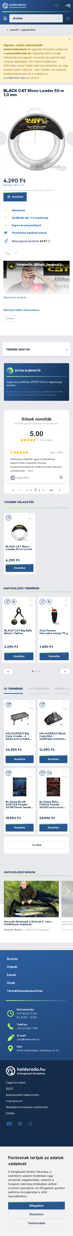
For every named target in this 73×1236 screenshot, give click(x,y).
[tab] (13, 690)
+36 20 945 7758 (27, 1028)
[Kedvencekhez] (15, 254)
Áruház (12, 959)
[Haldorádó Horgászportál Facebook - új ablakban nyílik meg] (23, 1124)
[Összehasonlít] (7, 254)
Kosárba (17, 196)
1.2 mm (10, 318)
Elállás (10, 1113)
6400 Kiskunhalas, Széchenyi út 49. (38, 1050)
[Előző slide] (8, 671)
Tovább (37, 845)
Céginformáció (15, 1082)
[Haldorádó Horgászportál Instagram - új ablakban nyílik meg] (32, 1124)
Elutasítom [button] (36, 1214)
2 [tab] (36, 671)
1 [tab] (33, 671)
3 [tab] (40, 671)
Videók (12, 967)
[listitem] (31, 906)
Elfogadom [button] (36, 1205)
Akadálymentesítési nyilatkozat (27, 1107)
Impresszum (14, 1101)
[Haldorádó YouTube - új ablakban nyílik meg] (12, 1124)
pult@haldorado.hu (17, 78)
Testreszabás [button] (36, 1223)
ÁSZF (9, 1088)
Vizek (11, 983)
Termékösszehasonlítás (25, 991)
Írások (11, 975)
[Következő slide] (65, 671)
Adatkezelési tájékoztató (22, 1095)
